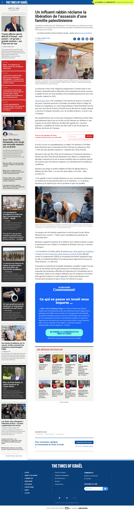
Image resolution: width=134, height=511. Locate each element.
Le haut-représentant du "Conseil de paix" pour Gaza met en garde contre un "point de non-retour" (13, 107)
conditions (86, 139)
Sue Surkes (7, 220)
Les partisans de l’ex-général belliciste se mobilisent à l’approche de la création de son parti (13, 187)
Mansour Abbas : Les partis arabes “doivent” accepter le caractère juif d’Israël (13, 164)
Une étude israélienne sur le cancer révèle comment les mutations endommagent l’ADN (13, 346)
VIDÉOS (27, 490)
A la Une (27, 493)
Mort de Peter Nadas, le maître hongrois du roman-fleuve (13, 384)
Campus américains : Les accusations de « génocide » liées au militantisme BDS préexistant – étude (11, 441)
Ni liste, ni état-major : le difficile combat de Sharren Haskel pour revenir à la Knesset (12, 179)
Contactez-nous (59, 484)
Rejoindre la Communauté (105, 2)
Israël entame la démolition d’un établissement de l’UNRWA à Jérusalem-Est (83, 393)
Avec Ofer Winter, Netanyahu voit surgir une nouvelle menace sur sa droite (13, 143)
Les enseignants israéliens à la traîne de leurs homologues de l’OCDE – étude (12, 215)
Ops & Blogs (28, 484)
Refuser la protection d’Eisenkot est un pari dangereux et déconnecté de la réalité (70, 394)
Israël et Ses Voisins (31, 475)
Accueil (27, 472)
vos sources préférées (85, 33)
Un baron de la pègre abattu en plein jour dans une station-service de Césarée (57, 393)
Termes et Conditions (60, 472)
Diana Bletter (6, 351)
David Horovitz (14, 134)
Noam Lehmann (8, 310)
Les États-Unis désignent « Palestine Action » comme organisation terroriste (12, 423)
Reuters (5, 427)
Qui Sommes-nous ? (60, 478)
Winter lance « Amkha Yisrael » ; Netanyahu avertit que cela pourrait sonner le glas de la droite (13, 172)
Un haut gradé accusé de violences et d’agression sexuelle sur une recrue (13, 306)
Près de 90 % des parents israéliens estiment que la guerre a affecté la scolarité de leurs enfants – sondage (13, 236)
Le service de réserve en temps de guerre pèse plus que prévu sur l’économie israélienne (13, 266)
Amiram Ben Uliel (42, 101)
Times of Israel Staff (43, 38)
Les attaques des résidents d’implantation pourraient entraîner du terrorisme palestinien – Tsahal (70, 370)
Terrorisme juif (59, 434)
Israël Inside (39, 434)
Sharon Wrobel (8, 271)
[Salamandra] (83, 508)
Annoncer (57, 481)
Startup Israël (29, 487)
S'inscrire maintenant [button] (84, 442)
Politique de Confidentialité (62, 475)
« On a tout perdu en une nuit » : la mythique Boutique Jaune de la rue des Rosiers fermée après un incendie (57, 369)
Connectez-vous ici (88, 446)
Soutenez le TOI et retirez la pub (124, 2)
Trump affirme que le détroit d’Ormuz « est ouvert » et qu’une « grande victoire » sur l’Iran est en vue (11, 39)
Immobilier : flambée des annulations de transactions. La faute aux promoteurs (43, 394)
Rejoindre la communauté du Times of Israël (64, 332)
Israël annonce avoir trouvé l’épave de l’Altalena (43, 367)
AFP (5, 388)
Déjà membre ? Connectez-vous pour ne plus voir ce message (64, 338)
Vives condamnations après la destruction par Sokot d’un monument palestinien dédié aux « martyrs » (83, 370)
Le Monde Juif (29, 478)
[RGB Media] (68, 508)
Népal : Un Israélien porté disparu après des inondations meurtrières (13, 66)
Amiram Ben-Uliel (49, 434)
